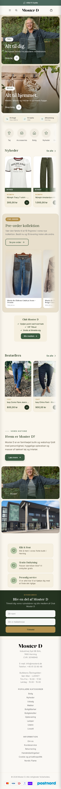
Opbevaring (30, 717)
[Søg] (16, 10)
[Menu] (10, 10)
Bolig (30, 693)
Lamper (30, 721)
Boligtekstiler (30, 713)
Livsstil (31, 728)
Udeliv (30, 725)
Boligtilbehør (30, 709)
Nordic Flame (30, 760)
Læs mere (13, 457)
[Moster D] (30, 646)
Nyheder (30, 697)
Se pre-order (15, 242)
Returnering (30, 749)
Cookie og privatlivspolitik (30, 757)
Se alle (49, 151)
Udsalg (30, 701)
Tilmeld (30, 629)
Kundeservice (30, 745)
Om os (30, 741)
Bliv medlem (29, 336)
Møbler (30, 705)
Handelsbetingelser (31, 753)
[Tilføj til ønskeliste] (27, 160)
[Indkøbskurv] (51, 10)
